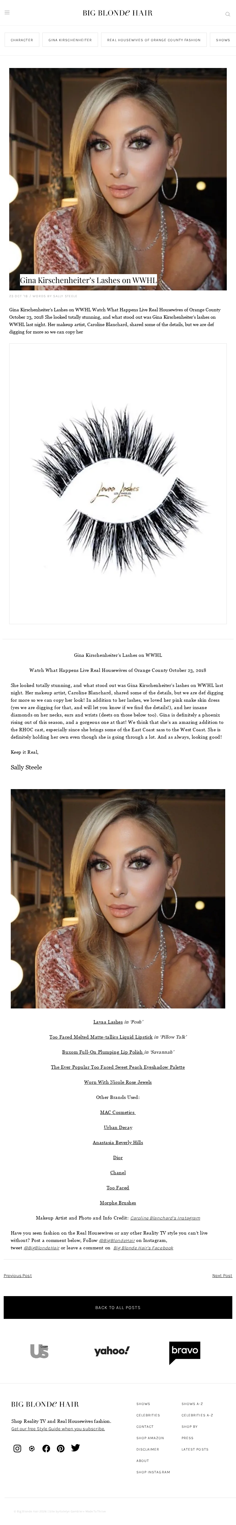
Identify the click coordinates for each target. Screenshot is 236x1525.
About (142, 1461)
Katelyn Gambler (70, 1511)
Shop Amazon (150, 1438)
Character (22, 40)
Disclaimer (147, 1449)
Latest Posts (195, 1449)
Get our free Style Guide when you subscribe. (58, 1428)
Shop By (190, 1426)
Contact (145, 1426)
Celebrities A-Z (197, 1415)
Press (188, 1438)
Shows (143, 1404)
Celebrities (148, 1415)
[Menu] (7, 12)
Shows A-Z (192, 1404)
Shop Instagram (153, 1472)
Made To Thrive (95, 1511)
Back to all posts (118, 1307)
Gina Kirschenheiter (70, 40)
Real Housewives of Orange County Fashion (154, 40)
